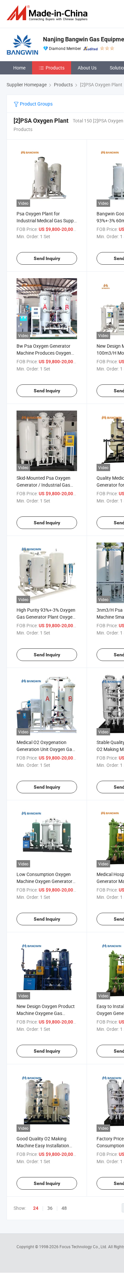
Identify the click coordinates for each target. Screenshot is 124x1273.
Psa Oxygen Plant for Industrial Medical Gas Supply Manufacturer (47, 220)
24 (35, 1208)
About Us (87, 68)
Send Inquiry (47, 258)
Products (55, 68)
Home (19, 68)
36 (50, 1208)
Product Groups (36, 104)
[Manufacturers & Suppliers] (48, 13)
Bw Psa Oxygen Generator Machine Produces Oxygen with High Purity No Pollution (46, 353)
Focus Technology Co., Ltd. (84, 1246)
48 (64, 1208)
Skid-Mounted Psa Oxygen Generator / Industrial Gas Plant (43, 485)
